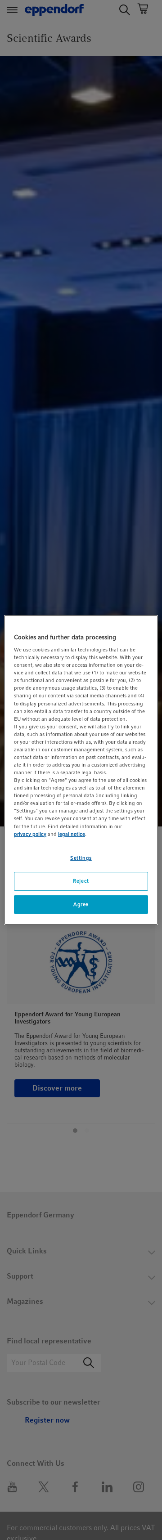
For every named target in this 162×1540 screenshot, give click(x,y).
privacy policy (30, 834)
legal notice (71, 834)
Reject (81, 881)
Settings (81, 858)
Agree (81, 904)
